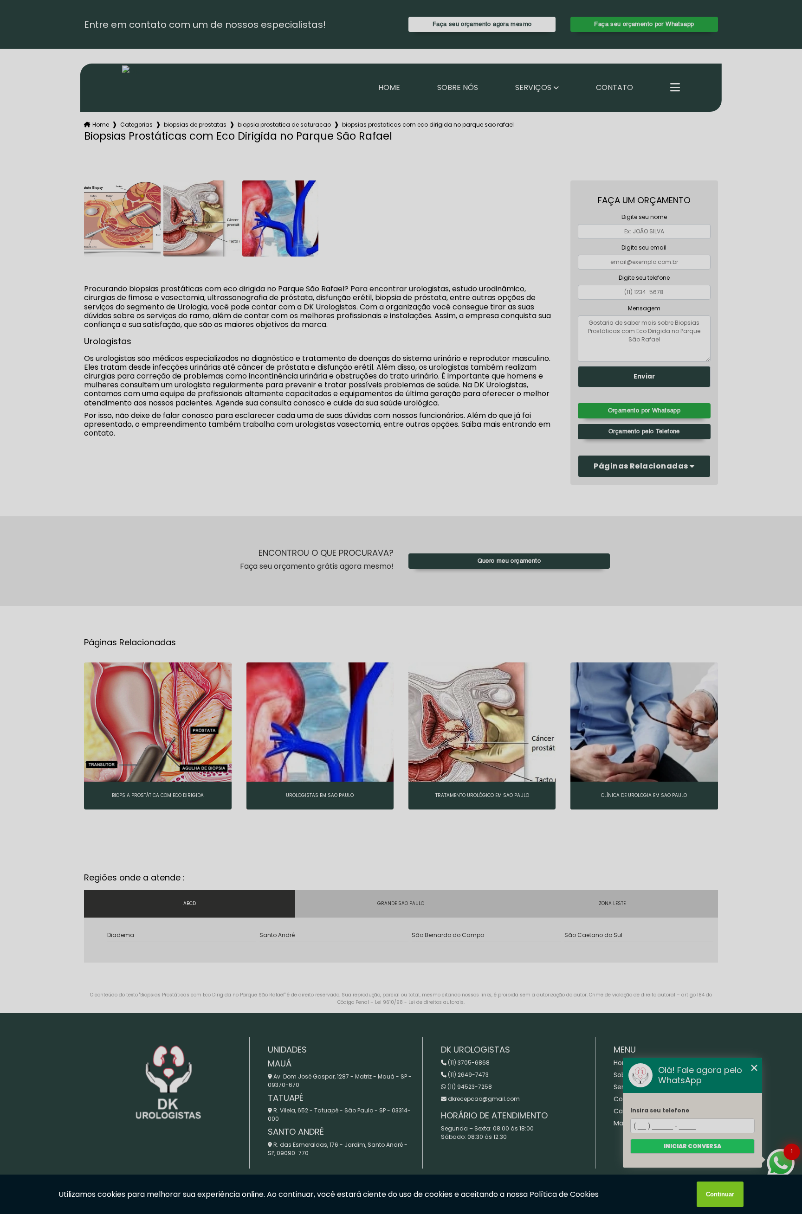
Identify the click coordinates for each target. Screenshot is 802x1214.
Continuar (720, 1194)
